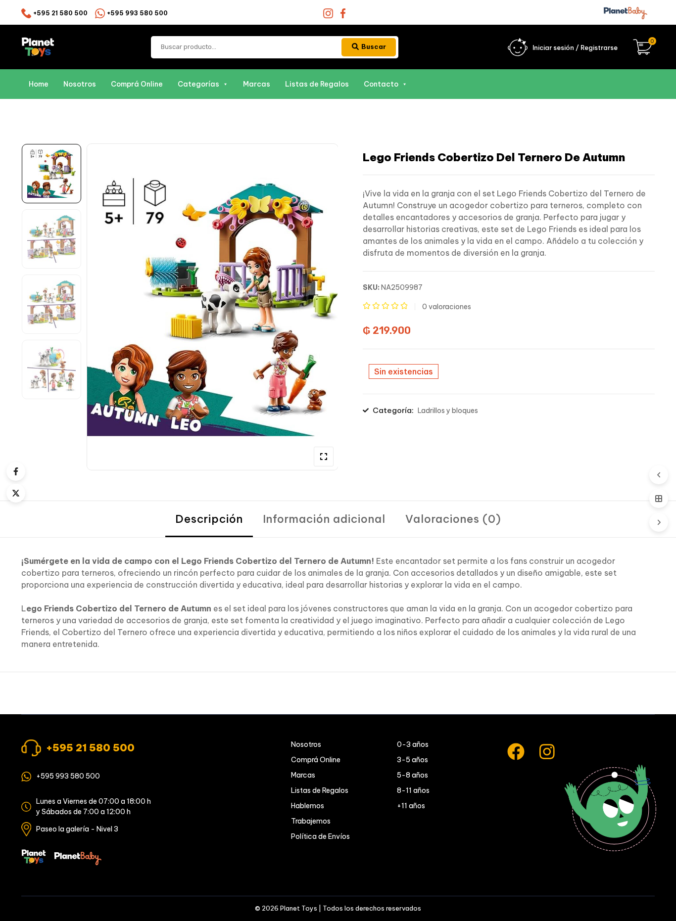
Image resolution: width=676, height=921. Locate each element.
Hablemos (307, 805)
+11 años (411, 805)
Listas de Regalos (317, 84)
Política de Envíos (320, 836)
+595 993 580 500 (137, 13)
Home (38, 84)
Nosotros (79, 84)
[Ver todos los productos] (658, 498)
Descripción (209, 519)
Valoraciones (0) (453, 519)
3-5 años (412, 759)
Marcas (256, 84)
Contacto (381, 84)
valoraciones (446, 306)
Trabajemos (311, 821)
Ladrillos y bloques (448, 410)
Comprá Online (137, 84)
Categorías (198, 84)
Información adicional (324, 519)
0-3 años (413, 744)
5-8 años (412, 775)
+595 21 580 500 (60, 13)
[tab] (209, 519)
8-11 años (413, 790)
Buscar (373, 46)
